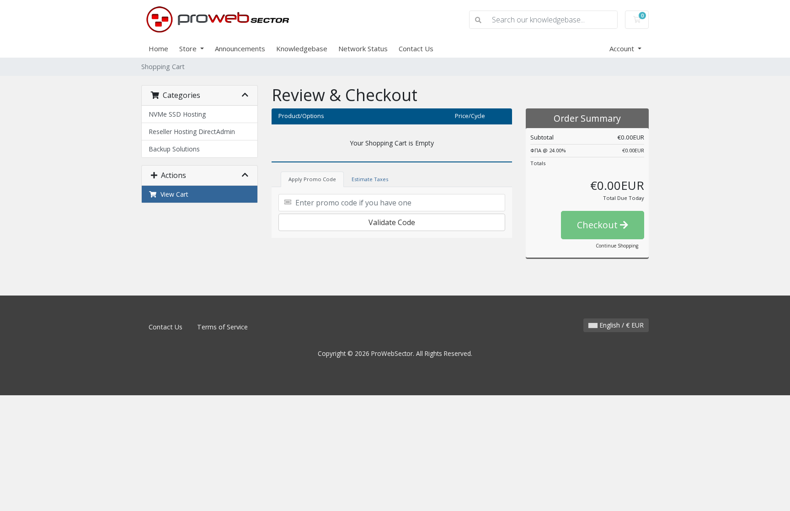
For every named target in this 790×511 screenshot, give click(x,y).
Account (622, 48)
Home (158, 48)
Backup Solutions (174, 149)
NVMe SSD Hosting (177, 114)
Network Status (363, 48)
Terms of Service (222, 327)
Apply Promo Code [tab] (312, 179)
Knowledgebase (301, 48)
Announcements (240, 48)
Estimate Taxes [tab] (370, 179)
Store (188, 48)
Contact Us (416, 48)
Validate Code (391, 222)
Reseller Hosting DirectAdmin (192, 131)
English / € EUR (621, 325)
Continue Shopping (617, 245)
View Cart (172, 194)
